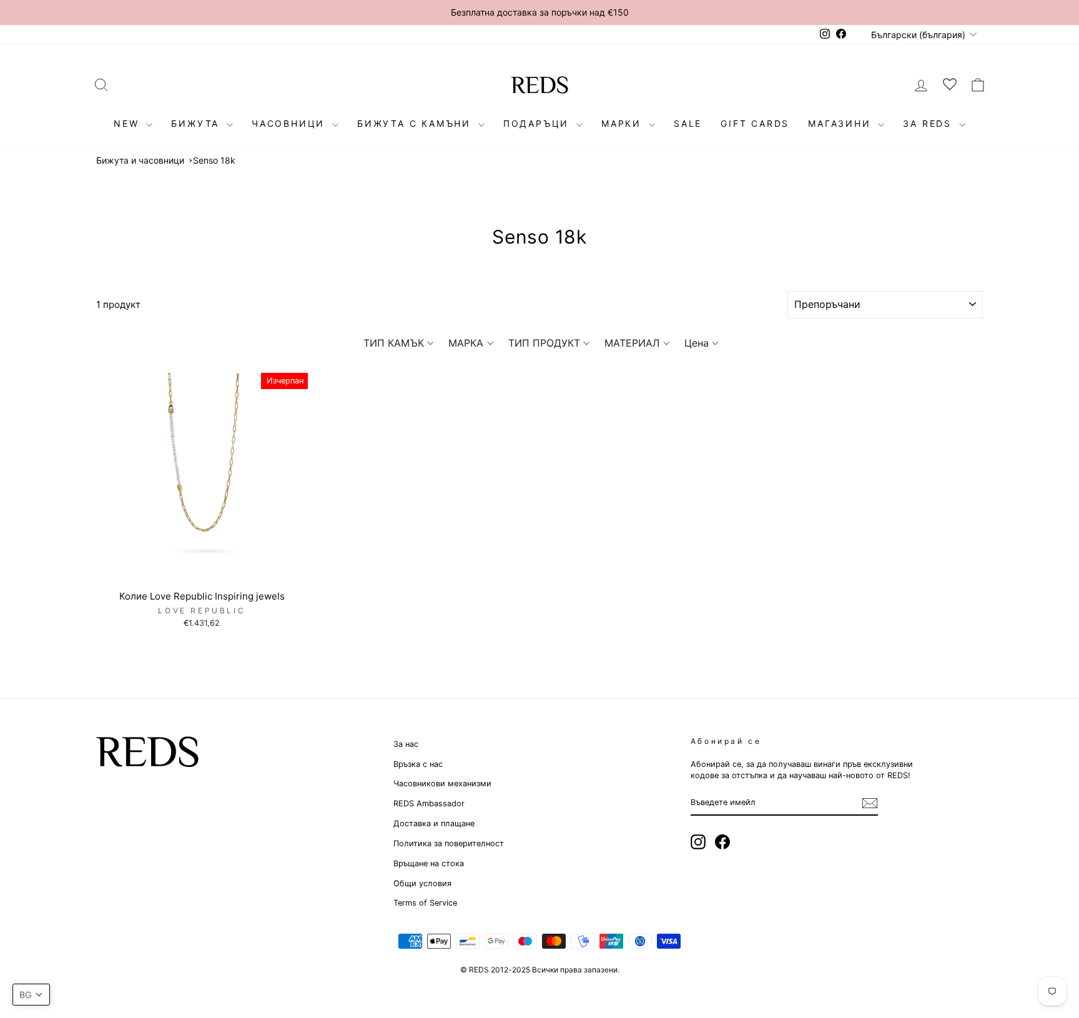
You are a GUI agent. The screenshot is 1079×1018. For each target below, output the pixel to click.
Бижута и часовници (140, 160)
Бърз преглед (201, 570)
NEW (128, 123)
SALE (688, 123)
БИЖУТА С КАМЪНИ (416, 123)
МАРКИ (623, 123)
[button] (398, 343)
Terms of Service (425, 902)
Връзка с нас (418, 764)
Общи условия (422, 883)
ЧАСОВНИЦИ (290, 123)
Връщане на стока (428, 863)
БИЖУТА (197, 123)
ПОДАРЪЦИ (538, 123)
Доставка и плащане (434, 823)
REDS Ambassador (429, 803)
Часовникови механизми (442, 783)
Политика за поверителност (448, 843)
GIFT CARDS (755, 123)
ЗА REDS (929, 123)
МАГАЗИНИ (841, 123)
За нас (405, 744)
